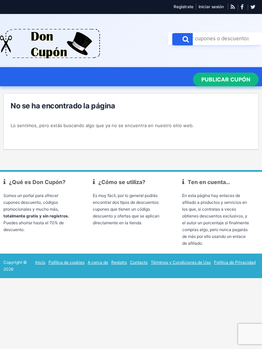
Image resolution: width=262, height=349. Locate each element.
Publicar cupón (225, 79)
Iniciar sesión (211, 6)
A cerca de (98, 262)
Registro (119, 262)
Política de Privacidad (235, 262)
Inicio (40, 262)
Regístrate (183, 6)
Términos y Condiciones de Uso (181, 262)
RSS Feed (233, 6)
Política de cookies (66, 262)
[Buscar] (182, 39)
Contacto (139, 262)
